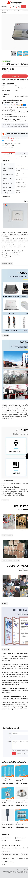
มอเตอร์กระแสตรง (5, 838)
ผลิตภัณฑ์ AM (18, 840)
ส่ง (13, 754)
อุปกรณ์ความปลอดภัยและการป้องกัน (13, 10)
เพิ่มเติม (3, 864)
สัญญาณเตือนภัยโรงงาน (8, 858)
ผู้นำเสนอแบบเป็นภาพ (20, 838)
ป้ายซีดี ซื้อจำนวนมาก (8, 861)
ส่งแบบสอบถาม (15, 76)
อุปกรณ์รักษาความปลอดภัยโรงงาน (11, 854)
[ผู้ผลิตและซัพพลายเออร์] (14, 2)
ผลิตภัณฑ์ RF (4, 840)
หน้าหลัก (3, 10)
